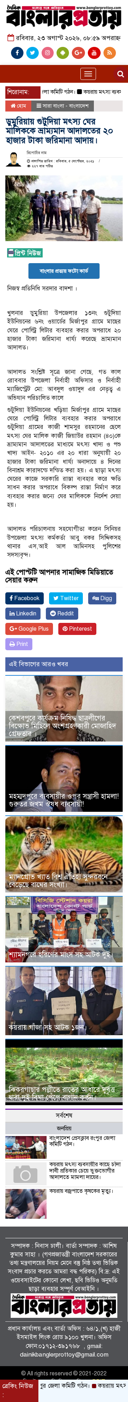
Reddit (65, 613)
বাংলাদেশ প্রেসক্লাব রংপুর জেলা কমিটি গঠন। (82, 1141)
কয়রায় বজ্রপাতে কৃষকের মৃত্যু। (81, 1191)
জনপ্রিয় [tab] (64, 1128)
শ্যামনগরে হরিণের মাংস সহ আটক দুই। (61, 954)
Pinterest (80, 628)
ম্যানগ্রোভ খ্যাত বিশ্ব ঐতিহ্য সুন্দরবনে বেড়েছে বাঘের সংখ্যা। (58, 881)
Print (21, 644)
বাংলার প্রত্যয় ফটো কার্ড (64, 271)
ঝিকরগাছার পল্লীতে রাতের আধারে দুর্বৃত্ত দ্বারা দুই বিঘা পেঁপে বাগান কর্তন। (62, 1093)
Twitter (69, 598)
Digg (105, 598)
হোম (21, 106)
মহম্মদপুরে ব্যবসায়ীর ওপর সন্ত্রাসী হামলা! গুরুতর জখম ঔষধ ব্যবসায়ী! (64, 800)
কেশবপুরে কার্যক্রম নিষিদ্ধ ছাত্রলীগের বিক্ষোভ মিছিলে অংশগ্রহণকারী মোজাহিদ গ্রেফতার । (62, 726)
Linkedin (25, 613)
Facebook (26, 598)
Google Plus (33, 628)
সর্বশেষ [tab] (64, 1115)
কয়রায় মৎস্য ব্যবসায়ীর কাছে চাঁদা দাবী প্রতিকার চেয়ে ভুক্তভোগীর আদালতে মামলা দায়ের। (85, 1170)
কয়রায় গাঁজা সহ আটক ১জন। (48, 1027)
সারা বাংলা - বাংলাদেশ (66, 106)
